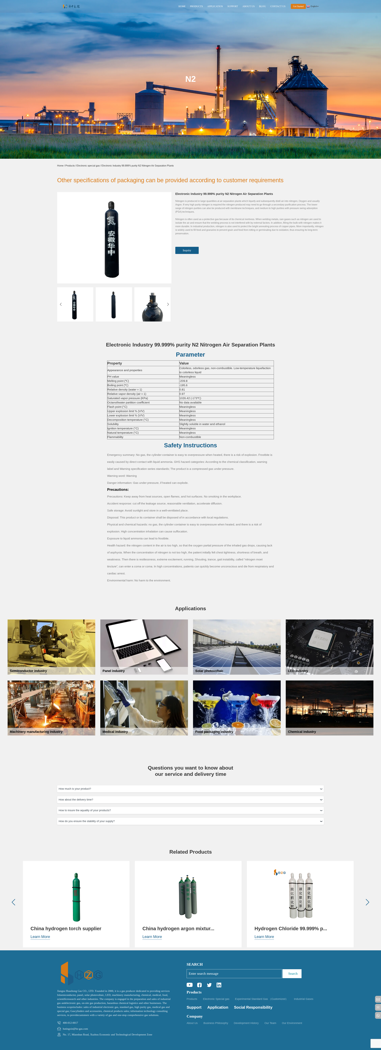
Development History (246, 1023)
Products (70, 165)
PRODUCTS (196, 6)
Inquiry (187, 250)
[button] (61, 304)
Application (217, 1007)
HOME (182, 6)
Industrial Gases (303, 998)
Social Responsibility (253, 1007)
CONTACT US (277, 6)
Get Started (298, 6)
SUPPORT (232, 6)
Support (194, 1007)
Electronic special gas (88, 165)
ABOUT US (248, 6)
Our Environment (292, 1023)
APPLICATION (215, 6)
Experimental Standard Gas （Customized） (261, 998)
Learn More (40, 937)
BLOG (262, 6)
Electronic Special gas (216, 998)
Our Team (270, 1023)
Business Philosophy (215, 1023)
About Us (192, 1023)
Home (60, 165)
